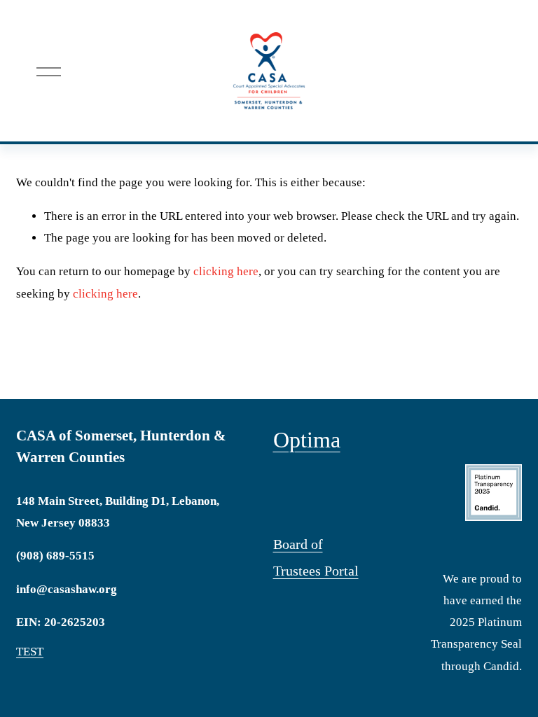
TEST (29, 651)
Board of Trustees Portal (316, 557)
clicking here (225, 271)
